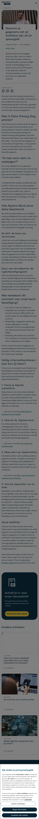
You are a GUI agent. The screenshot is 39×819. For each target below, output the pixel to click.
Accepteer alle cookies (19, 815)
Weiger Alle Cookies (19, 809)
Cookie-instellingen (18, 804)
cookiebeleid (28, 799)
